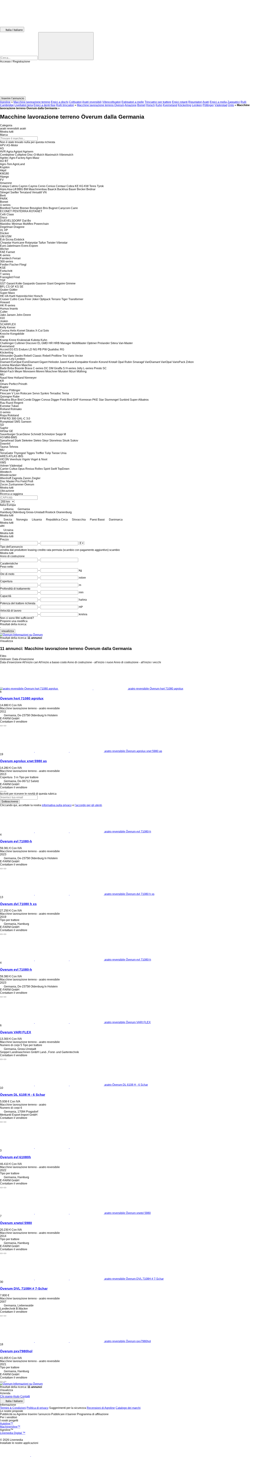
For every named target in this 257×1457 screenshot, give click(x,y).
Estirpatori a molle (133, 102)
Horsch (150, 105)
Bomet (141, 105)
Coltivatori (75, 102)
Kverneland (170, 105)
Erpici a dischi (59, 102)
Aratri (205, 102)
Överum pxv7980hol (16, 1351)
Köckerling (184, 105)
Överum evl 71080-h (16, 841)
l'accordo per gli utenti (88, 805)
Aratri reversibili (92, 102)
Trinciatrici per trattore (158, 102)
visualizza (7, 631)
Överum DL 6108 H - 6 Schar (22, 1095)
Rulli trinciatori (65, 105)
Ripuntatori (195, 102)
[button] (128, 79)
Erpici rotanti (180, 102)
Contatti (25, 1396)
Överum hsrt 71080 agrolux (22, 698)
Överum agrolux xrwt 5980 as (23, 761)
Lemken (197, 105)
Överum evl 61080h (15, 1157)
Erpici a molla (218, 102)
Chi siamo (6, 1396)
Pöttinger (208, 105)
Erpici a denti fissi (44, 105)
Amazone (131, 105)
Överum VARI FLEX (15, 1032)
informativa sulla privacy (57, 805)
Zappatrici (233, 102)
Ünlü (231, 105)
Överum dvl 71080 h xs (18, 904)
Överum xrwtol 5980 (16, 1223)
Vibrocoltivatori (111, 102)
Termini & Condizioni (13, 1407)
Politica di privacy (37, 1407)
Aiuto (16, 1396)
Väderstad (221, 105)
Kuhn (159, 105)
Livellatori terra (24, 105)
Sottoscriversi (9, 801)
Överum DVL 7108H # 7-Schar (24, 1288)
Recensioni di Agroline (101, 1407)
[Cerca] (66, 46)
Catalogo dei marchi (128, 1407)
